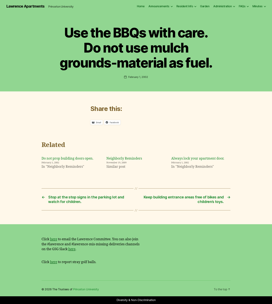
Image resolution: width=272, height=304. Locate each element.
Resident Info (184, 6)
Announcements (158, 6)
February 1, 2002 (138, 77)
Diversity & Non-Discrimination (136, 300)
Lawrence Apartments (25, 6)
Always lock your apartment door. (197, 158)
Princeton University (86, 289)
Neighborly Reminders (124, 158)
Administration (222, 6)
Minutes (257, 6)
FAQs (242, 6)
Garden (204, 6)
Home (140, 6)
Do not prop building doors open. (67, 158)
